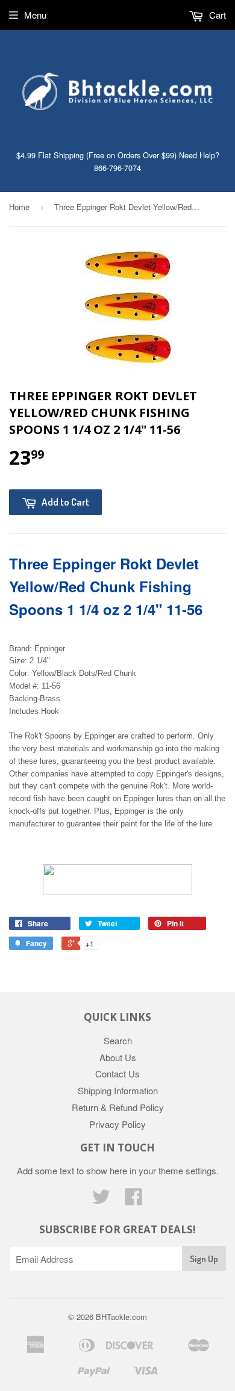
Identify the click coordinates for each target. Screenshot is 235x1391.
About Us (117, 1057)
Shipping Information (118, 1090)
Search (118, 1040)
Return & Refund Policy (118, 1107)
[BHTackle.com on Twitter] (101, 1200)
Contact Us (117, 1073)
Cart (216, 14)
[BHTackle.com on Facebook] (134, 1200)
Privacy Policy (117, 1124)
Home (19, 206)
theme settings (187, 1170)
